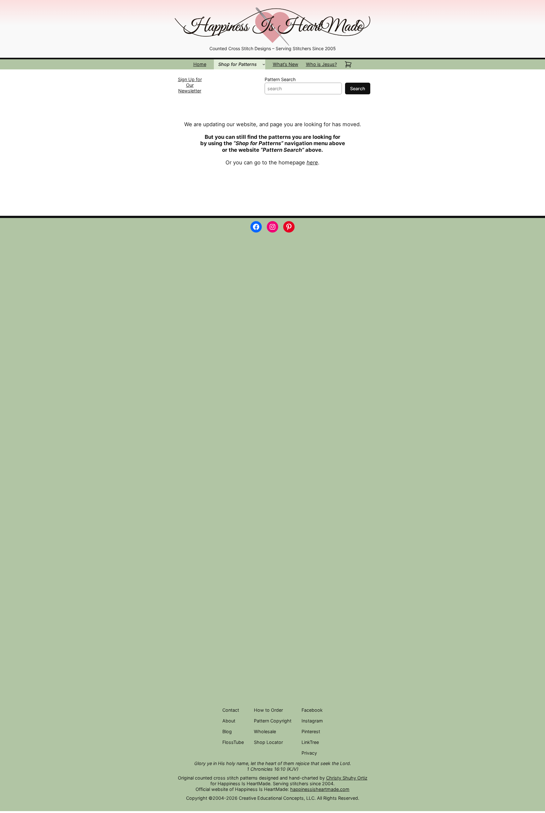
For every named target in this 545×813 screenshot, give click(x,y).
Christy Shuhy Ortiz (346, 778)
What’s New (285, 64)
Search (357, 88)
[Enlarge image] (362, 14)
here (312, 162)
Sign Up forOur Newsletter (190, 85)
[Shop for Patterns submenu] (263, 64)
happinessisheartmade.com (319, 789)
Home (199, 64)
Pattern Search (280, 79)
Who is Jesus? (321, 64)
